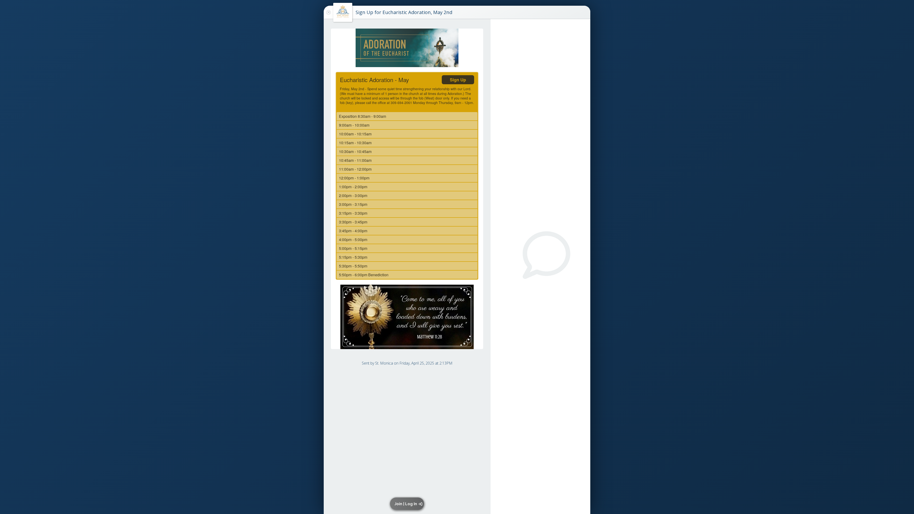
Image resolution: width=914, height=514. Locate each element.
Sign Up (458, 80)
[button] (408, 504)
